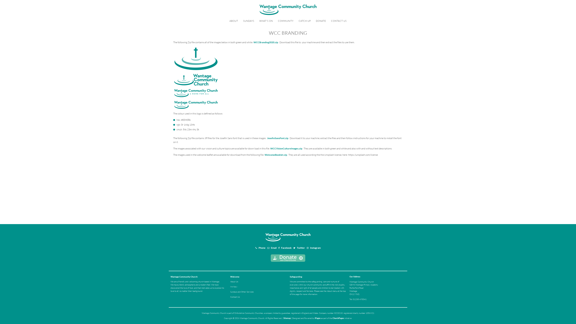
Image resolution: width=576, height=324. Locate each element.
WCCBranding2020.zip (266, 42)
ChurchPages (338, 318)
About (234, 21)
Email (274, 247)
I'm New (233, 286)
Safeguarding (296, 276)
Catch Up (305, 21)
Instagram (315, 247)
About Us (234, 281)
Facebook (286, 247)
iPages (318, 318)
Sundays (248, 21)
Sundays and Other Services (242, 292)
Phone (262, 247)
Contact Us (339, 21)
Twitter (301, 247)
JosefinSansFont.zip (277, 138)
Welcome (234, 276)
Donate (321, 21)
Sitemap (287, 318)
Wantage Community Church (184, 276)
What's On (266, 21)
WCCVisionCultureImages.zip (286, 148)
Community (286, 21)
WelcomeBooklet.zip (276, 154)
